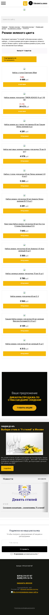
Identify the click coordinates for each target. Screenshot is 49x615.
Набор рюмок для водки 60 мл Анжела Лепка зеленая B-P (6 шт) (24, 200)
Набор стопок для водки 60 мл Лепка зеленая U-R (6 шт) (24, 175)
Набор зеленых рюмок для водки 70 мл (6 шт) (24, 274)
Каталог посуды (14, 27)
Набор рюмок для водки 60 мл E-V (24, 296)
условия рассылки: (26, 554)
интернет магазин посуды (29, 589)
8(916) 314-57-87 (24, 576)
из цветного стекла (14, 28)
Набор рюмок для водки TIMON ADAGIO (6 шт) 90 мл (24, 98)
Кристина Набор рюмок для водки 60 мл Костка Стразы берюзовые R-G (24, 225)
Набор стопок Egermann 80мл (24, 73)
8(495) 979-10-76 (24, 578)
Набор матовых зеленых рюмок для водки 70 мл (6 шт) (24, 150)
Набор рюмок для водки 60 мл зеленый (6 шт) (24, 344)
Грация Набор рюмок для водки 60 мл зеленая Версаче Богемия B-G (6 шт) (24, 320)
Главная (4, 27)
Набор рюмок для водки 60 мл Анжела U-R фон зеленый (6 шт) (24, 250)
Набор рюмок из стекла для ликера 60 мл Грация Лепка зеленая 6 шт (24, 125)
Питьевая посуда (28, 27)
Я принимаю (18, 554)
